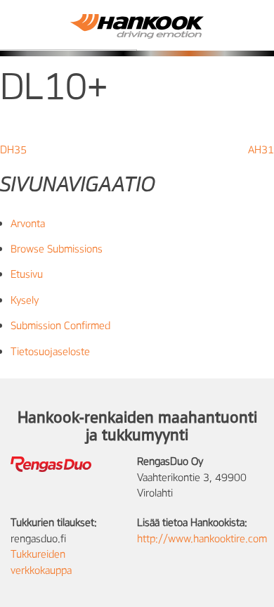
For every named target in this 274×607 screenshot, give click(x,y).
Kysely (25, 299)
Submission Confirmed (60, 325)
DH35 (13, 149)
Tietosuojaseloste (50, 351)
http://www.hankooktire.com (202, 538)
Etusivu (27, 273)
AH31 (261, 149)
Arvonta (28, 223)
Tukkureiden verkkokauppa (41, 561)
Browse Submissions (57, 248)
